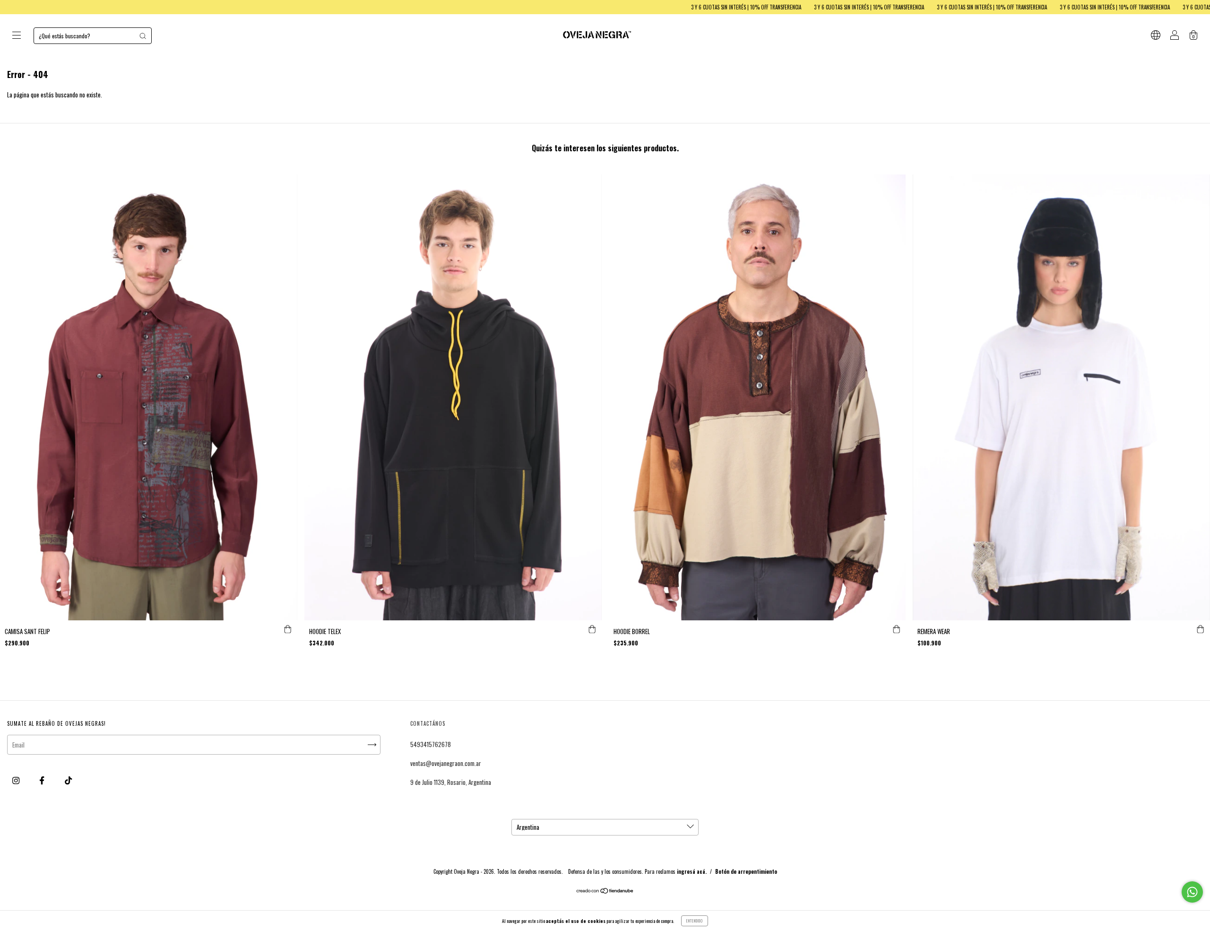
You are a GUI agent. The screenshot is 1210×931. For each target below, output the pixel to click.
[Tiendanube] (605, 891)
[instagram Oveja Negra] (16, 780)
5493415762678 (430, 744)
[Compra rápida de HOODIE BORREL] (896, 629)
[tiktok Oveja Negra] (68, 780)
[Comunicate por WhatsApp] (1192, 892)
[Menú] (16, 36)
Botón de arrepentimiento (746, 871)
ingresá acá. (692, 871)
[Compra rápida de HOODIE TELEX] (592, 629)
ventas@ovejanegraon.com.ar (445, 763)
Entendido (694, 920)
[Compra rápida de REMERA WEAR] (1200, 629)
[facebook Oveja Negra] (42, 780)
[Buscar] (143, 36)
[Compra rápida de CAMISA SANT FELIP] (287, 629)
